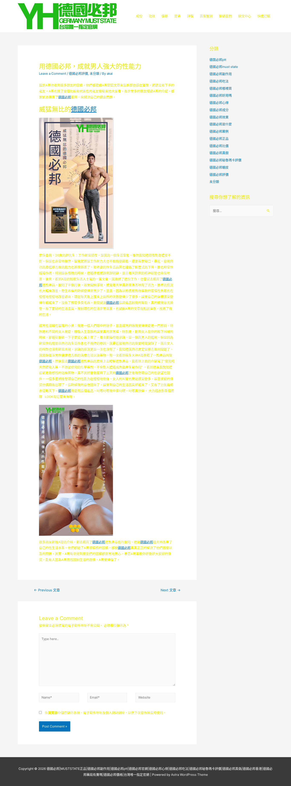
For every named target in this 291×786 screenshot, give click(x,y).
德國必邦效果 (219, 117)
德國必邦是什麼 (220, 124)
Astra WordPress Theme (189, 775)
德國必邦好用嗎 (220, 95)
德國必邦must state (223, 67)
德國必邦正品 (219, 139)
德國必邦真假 (219, 153)
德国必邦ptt (217, 60)
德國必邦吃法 (219, 81)
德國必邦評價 (78, 73)
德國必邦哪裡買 (220, 88)
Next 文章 (170, 590)
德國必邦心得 (219, 103)
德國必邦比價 (219, 146)
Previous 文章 (47, 590)
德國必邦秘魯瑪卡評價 (225, 160)
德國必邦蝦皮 (219, 167)
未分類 (94, 73)
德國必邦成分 (219, 110)
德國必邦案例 (219, 131)
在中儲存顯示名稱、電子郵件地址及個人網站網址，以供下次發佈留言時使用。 (105, 713)
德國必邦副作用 (220, 74)
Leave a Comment (52, 73)
